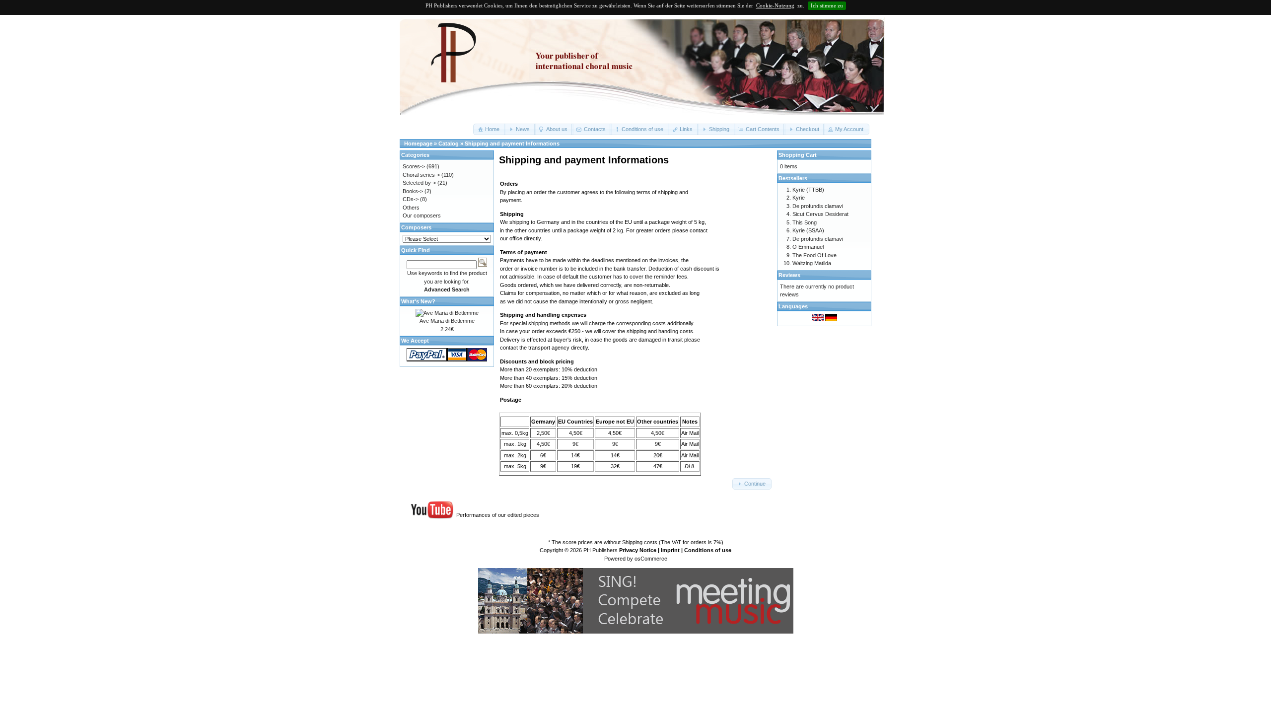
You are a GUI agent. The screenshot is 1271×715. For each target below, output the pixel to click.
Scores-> (414, 166)
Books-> (413, 191)
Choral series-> (421, 175)
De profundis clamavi (817, 206)
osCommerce (651, 559)
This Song (804, 222)
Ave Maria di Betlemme (447, 321)
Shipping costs (639, 542)
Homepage (418, 143)
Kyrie (798, 198)
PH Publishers (600, 550)
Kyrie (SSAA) (808, 230)
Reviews (789, 275)
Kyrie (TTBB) (808, 190)
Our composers (422, 215)
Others (411, 208)
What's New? (418, 301)
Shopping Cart (797, 155)
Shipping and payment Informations (512, 143)
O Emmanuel (808, 247)
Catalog (448, 143)
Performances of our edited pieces (497, 515)
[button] (489, 129)
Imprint (670, 550)
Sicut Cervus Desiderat (820, 214)
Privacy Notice (637, 550)
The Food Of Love (814, 255)
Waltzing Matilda (811, 263)
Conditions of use (707, 550)
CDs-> (411, 199)
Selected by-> (419, 183)
